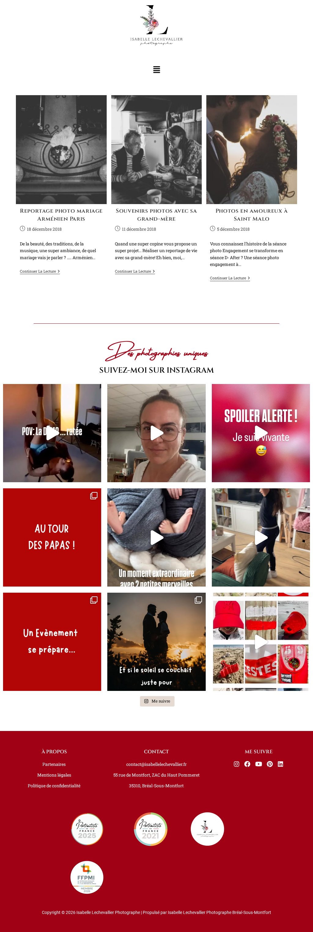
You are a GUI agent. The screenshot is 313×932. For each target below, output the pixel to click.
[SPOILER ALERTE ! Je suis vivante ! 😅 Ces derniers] (261, 433)
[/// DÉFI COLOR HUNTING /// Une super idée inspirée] (261, 642)
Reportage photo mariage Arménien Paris (61, 214)
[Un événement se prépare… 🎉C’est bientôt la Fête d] (52, 642)
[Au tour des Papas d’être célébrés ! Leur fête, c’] (52, 537)
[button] (156, 69)
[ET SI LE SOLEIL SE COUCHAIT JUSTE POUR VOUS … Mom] (156, 642)
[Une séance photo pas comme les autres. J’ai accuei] (156, 537)
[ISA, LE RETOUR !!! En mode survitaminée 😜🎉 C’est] (156, 433)
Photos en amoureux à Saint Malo (251, 214)
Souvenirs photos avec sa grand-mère (156, 214)
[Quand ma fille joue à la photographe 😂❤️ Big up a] (261, 537)
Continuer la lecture (40, 271)
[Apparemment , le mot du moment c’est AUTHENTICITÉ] (52, 433)
